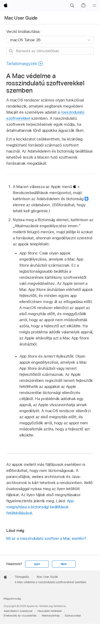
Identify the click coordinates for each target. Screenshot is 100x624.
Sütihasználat (73, 615)
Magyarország (12, 598)
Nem (64, 564)
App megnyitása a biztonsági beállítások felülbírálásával (40, 507)
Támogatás (22, 577)
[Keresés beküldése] (11, 51)
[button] (72, 5)
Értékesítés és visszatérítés (20, 615)
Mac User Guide (21, 18)
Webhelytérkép (51, 615)
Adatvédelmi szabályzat (18, 611)
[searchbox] (50, 50)
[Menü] (94, 5)
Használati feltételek (49, 611)
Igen (37, 564)
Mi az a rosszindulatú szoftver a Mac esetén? (46, 538)
